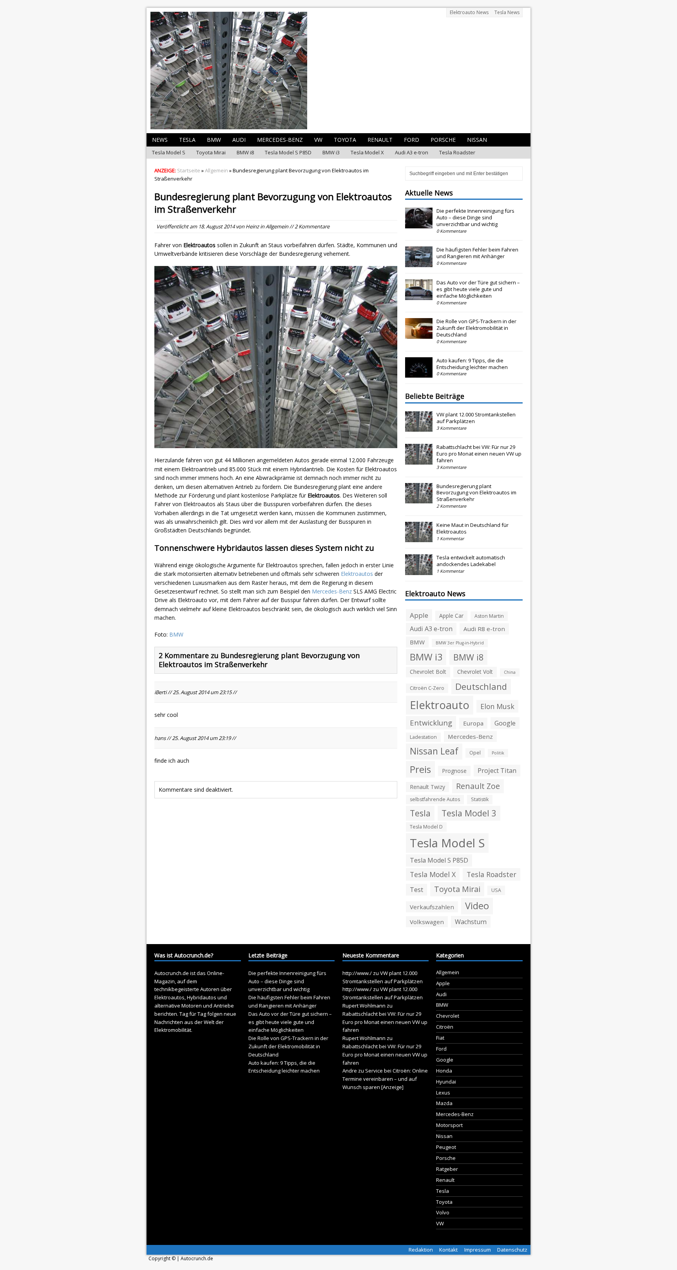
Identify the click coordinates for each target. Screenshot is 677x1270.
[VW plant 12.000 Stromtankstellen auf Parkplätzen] (419, 427)
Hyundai (446, 1081)
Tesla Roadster (457, 152)
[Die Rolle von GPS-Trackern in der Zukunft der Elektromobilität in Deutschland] (419, 334)
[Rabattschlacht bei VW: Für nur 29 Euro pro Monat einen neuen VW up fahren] (419, 460)
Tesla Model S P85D (288, 152)
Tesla (187, 139)
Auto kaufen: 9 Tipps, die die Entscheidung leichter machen (472, 364)
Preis (420, 769)
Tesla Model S (168, 152)
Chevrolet (447, 1015)
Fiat (440, 1037)
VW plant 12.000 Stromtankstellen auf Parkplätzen (476, 418)
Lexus (443, 1092)
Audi (239, 139)
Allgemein (277, 226)
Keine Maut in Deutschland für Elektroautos (472, 528)
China (510, 672)
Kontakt (448, 1249)
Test (416, 889)
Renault (380, 139)
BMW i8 (245, 152)
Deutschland (481, 686)
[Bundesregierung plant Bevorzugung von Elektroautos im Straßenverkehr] (419, 499)
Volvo (442, 1212)
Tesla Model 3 (469, 813)
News (160, 139)
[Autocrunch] (338, 70)
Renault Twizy (427, 787)
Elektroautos (357, 573)
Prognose (454, 770)
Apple (419, 615)
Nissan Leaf (434, 751)
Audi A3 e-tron (411, 152)
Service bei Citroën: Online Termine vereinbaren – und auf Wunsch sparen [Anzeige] (385, 1079)
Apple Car (451, 615)
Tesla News (507, 12)
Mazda (444, 1103)
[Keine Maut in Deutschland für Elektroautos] (419, 538)
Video (477, 905)
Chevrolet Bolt (428, 671)
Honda (444, 1070)
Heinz (252, 226)
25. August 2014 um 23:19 (201, 738)
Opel (475, 752)
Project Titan (497, 770)
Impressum (477, 1249)
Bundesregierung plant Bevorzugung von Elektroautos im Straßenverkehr (476, 493)
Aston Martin (489, 616)
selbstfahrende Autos (435, 799)
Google (505, 723)
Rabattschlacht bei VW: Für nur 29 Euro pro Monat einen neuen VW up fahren (478, 453)
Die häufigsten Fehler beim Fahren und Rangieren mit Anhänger (477, 253)
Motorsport (449, 1125)
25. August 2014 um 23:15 (202, 692)
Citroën (444, 1026)
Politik (498, 753)
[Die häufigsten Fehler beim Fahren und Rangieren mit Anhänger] (419, 262)
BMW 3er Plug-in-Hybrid (460, 643)
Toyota (345, 139)
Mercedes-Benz (280, 139)
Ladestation (423, 737)
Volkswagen (427, 922)
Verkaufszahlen (432, 907)
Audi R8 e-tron (484, 629)
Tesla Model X (367, 152)
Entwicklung (431, 722)
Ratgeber (447, 1168)
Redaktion (421, 1249)
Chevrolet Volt (475, 671)
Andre (349, 1070)
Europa (473, 723)
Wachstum (471, 921)
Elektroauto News (469, 12)
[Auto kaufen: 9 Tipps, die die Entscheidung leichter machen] (419, 373)
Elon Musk (497, 706)
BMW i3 (331, 152)
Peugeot (446, 1147)
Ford (411, 139)
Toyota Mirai (211, 152)
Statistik (480, 799)
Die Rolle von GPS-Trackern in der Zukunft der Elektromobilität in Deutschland (476, 328)
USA (496, 890)
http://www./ (357, 973)
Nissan (477, 139)
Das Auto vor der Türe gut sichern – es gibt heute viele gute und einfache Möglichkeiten (478, 289)
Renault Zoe (478, 786)
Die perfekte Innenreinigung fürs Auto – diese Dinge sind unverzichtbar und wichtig (475, 217)
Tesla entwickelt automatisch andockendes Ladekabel (470, 561)
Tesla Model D (426, 826)
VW (318, 139)
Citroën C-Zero (427, 688)
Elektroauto (439, 705)
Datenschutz (512, 1249)
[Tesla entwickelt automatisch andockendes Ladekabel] (419, 570)
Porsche (443, 139)
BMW (214, 139)
